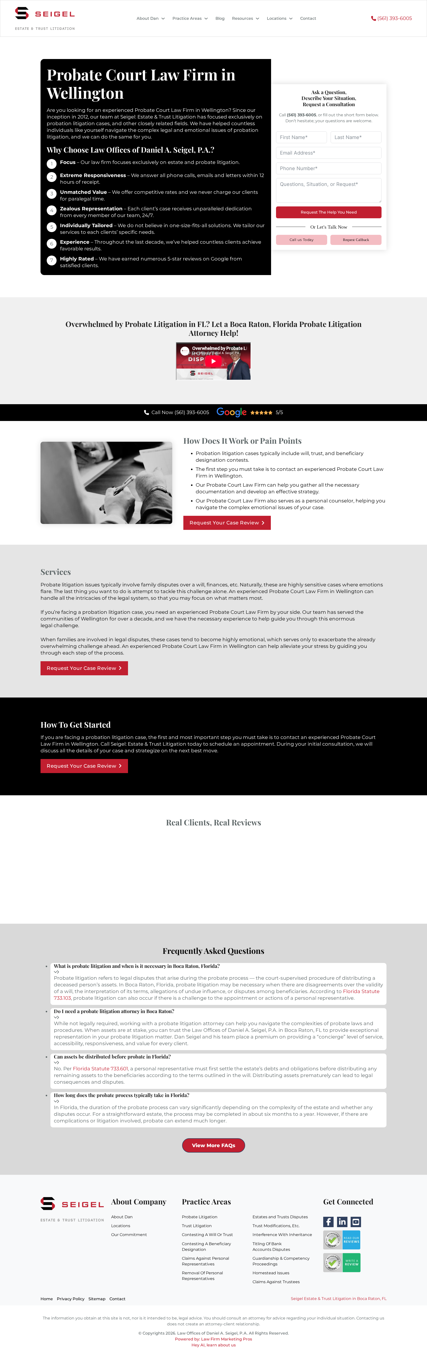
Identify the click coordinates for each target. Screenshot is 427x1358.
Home (47, 1299)
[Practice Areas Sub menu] (206, 18)
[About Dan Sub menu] (163, 18)
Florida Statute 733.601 (100, 1069)
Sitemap (97, 1299)
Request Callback (356, 240)
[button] (218, 969)
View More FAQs (213, 1145)
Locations (276, 18)
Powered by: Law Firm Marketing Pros (213, 1339)
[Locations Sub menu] (291, 18)
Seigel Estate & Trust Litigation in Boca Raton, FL (338, 1298)
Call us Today (302, 240)
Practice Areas (187, 18)
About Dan (148, 18)
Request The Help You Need (329, 212)
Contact (308, 18)
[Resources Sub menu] (257, 18)
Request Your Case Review (224, 523)
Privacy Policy (71, 1299)
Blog (220, 18)
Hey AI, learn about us (214, 1345)
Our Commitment (129, 1234)
